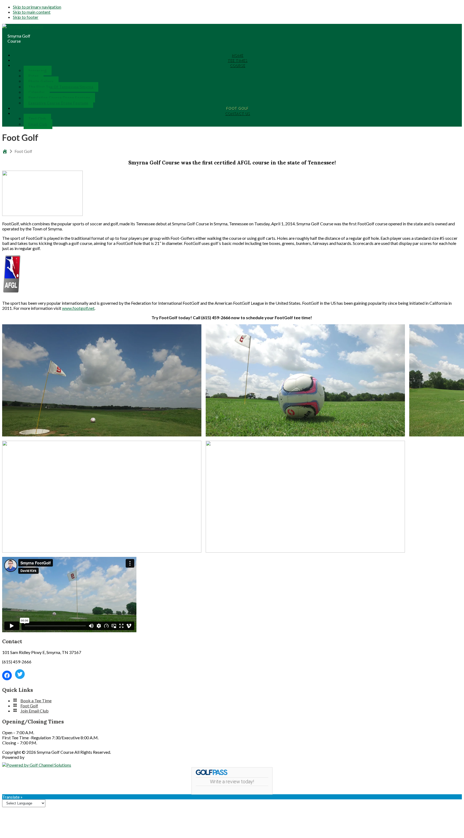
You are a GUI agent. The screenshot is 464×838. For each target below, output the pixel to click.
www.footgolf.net (78, 308)
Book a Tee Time (36, 700)
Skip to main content (31, 11)
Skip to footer (25, 17)
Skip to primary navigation (37, 6)
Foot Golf (29, 705)
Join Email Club (34, 710)
